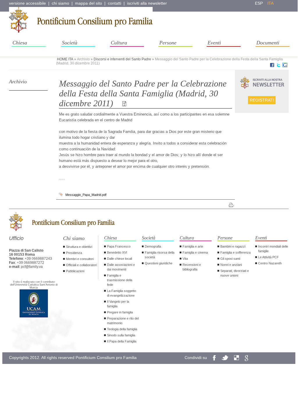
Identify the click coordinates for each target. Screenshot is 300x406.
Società (69, 43)
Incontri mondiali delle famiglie (273, 249)
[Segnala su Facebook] (272, 66)
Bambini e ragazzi (232, 246)
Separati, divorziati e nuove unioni (234, 273)
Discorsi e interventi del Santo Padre (122, 59)
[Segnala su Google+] (285, 66)
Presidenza (74, 253)
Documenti (267, 43)
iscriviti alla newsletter (147, 3)
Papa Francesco (119, 246)
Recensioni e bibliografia (192, 267)
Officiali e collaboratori (81, 265)
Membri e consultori (80, 259)
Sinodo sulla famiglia (121, 335)
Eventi (214, 43)
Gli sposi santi (230, 258)
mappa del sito (88, 3)
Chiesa (19, 43)
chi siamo (60, 3)
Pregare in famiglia (120, 312)
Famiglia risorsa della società (159, 255)
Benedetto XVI (117, 252)
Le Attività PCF (268, 257)
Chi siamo (74, 238)
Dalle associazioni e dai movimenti (121, 267)
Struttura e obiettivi (79, 246)
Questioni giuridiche (158, 263)
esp (259, 3)
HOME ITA (65, 59)
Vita (185, 258)
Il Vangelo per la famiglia (118, 304)
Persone (167, 43)
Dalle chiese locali (119, 258)
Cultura (119, 43)
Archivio (18, 81)
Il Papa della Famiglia (121, 341)
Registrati (262, 100)
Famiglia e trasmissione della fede (119, 280)
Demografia (153, 246)
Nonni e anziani (231, 264)
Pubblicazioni (75, 271)
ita (270, 3)
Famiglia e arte (193, 246)
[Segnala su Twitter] (278, 66)
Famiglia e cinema (195, 252)
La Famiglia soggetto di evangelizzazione (121, 293)
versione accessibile (27, 3)
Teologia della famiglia (122, 329)
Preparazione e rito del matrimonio (123, 321)
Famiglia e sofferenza (235, 252)
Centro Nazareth (270, 263)
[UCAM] (33, 316)
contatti (114, 3)
